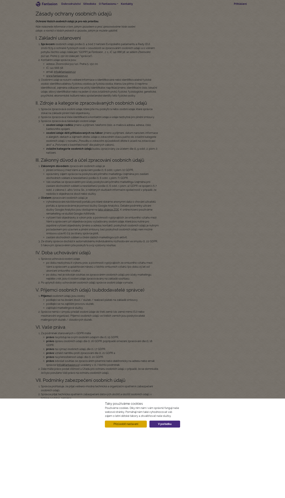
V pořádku (165, 424)
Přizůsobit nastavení (125, 424)
